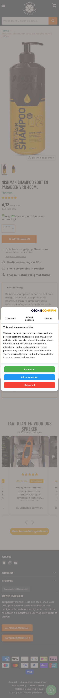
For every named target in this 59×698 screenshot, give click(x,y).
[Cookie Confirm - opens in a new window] (43, 310)
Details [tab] (48, 318)
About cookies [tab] (29, 318)
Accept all (29, 369)
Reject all (29, 385)
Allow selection (29, 377)
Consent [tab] (10, 318)
